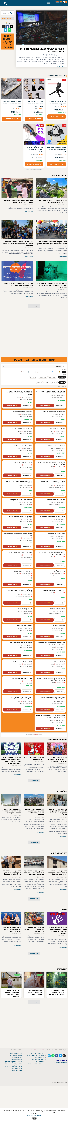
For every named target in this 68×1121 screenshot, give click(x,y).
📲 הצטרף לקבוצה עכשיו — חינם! (34, 572)
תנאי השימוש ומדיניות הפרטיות (34, 1115)
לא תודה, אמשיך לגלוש (34, 576)
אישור (34, 1118)
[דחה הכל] (65, 1114)
